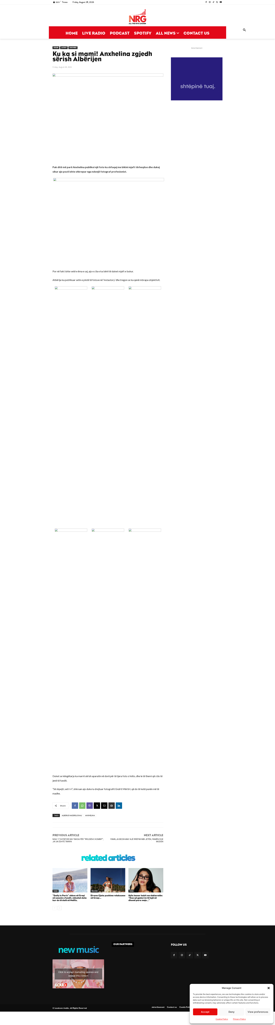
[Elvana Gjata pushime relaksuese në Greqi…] (108, 880)
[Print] (111, 805)
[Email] (104, 805)
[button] (268, 988)
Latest (64, 47)
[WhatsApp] (82, 805)
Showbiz (73, 47)
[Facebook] (206, 2)
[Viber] (89, 805)
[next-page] (60, 908)
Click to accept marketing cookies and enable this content (78, 974)
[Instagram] (210, 2)
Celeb (55, 47)
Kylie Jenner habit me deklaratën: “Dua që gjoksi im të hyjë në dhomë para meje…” (145, 898)
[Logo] (137, 17)
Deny (232, 1011)
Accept (205, 1011)
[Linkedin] (119, 805)
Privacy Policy (239, 1019)
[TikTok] (213, 2)
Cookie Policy (222, 1019)
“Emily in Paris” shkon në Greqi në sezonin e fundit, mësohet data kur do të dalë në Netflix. (70, 898)
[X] (217, 2)
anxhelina (90, 815)
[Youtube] (220, 2)
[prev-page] (54, 908)
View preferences (258, 1011)
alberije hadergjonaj (72, 815)
